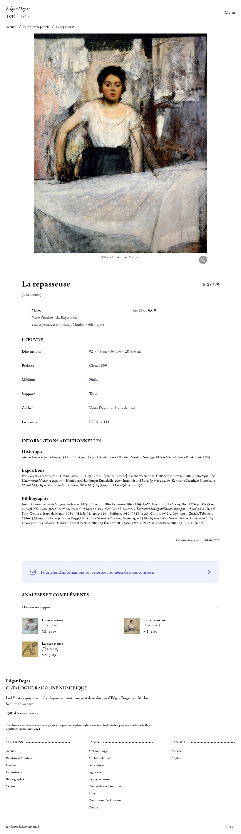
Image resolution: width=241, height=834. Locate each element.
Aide (91, 793)
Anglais (176, 758)
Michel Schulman (100, 758)
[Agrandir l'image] (203, 260)
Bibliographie (15, 779)
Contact (94, 807)
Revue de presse (99, 779)
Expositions (14, 772)
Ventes (10, 786)
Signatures (95, 772)
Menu (230, 12)
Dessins (11, 765)
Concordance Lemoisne (104, 786)
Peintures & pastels (36, 27)
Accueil (11, 27)
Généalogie (96, 765)
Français (176, 751)
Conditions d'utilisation (104, 800)
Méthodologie (98, 751)
